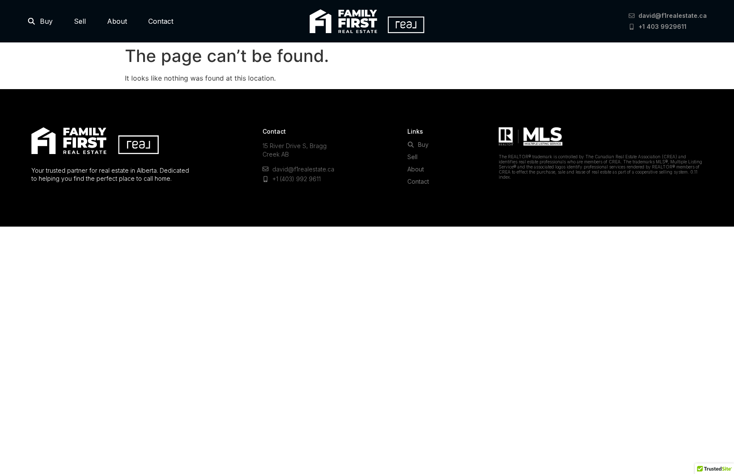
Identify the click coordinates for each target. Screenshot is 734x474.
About (117, 21)
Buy (44, 21)
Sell (80, 21)
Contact (160, 21)
